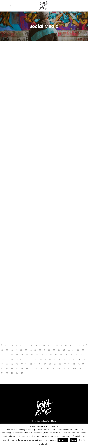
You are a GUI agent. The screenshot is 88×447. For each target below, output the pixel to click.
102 (42, 368)
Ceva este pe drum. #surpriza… (16, 286)
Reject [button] (73, 440)
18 (70, 345)
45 (27, 354)
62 (21, 359)
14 (53, 345)
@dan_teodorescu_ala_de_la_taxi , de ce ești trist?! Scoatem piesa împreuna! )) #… (26, 187)
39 (83, 350)
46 (32, 354)
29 (35, 350)
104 (52, 368)
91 (74, 364)
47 (37, 354)
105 (58, 368)
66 (41, 359)
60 (12, 359)
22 (2, 350)
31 (44, 350)
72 (69, 359)
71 (64, 359)
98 (22, 368)
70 (60, 359)
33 (54, 350)
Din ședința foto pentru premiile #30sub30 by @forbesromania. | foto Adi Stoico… (20, 332)
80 (22, 364)
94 (2, 368)
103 (47, 368)
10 (36, 345)
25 (16, 350)
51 (56, 354)
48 (41, 354)
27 (26, 350)
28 (31, 350)
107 (69, 368)
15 (57, 345)
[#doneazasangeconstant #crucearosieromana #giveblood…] (22, 73)
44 (22, 354)
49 (46, 354)
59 (7, 359)
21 (83, 345)
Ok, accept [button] (63, 440)
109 (80, 368)
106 (63, 368)
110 (85, 368)
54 (70, 354)
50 (51, 354)
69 (55, 359)
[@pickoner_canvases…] (22, 218)
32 (49, 350)
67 (46, 359)
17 (66, 345)
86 (50, 364)
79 (17, 364)
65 (36, 359)
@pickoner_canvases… (18, 239)
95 (7, 368)
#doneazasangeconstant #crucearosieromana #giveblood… (20, 91)
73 (74, 359)
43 (17, 354)
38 (78, 350)
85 (45, 364)
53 (66, 354)
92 (79, 364)
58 (2, 359)
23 (7, 350)
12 (44, 345)
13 (48, 345)
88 (60, 364)
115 (22, 373)
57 (85, 354)
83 (35, 364)
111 (2, 373)
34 (59, 350)
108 (74, 368)
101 (37, 368)
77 (7, 364)
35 (64, 350)
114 (17, 373)
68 (50, 359)
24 (12, 350)
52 (61, 354)
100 (31, 368)
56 (81, 354)
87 (55, 364)
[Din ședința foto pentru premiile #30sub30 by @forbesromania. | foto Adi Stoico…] (22, 315)
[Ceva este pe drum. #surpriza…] (22, 267)
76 (2, 364)
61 (17, 359)
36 (69, 350)
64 (31, 359)
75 (84, 359)
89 (65, 364)
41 (7, 354)
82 (31, 364)
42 (12, 354)
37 (73, 350)
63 (26, 359)
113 (12, 373)
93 (83, 364)
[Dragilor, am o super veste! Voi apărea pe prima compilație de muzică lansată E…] (22, 121)
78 (12, 364)
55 (75, 354)
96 (12, 368)
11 (40, 345)
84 (40, 364)
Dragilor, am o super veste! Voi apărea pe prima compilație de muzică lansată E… (20, 138)
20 (79, 345)
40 (2, 354)
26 (21, 350)
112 (7, 373)
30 (40, 350)
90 (69, 364)
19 (75, 345)
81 (26, 364)
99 (27, 368)
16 (61, 345)
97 (17, 368)
